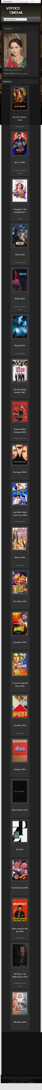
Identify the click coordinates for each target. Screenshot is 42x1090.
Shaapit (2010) (20, 345)
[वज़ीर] (20, 236)
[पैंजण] (20, 583)
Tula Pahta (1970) (19, 1022)
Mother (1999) (20, 557)
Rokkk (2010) (20, 298)
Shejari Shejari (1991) (20, 810)
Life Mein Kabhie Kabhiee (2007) (20, 391)
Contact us (21, 1082)
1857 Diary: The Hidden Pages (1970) (19, 975)
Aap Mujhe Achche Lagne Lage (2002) (20, 513)
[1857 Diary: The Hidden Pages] (20, 955)
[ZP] (20, 831)
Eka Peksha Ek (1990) (20, 887)
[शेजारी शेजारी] (20, 791)
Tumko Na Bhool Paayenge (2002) (20, 430)
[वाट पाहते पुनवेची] (20, 664)
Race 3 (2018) (20, 162)
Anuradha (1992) (20, 725)
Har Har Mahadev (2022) (20, 118)
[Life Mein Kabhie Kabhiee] (20, 371)
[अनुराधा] (20, 707)
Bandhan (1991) (20, 769)
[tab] (8, 29)
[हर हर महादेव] (20, 98)
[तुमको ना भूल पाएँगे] (20, 412)
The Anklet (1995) (20, 601)
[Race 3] (20, 144)
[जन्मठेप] (20, 624)
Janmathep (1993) (20, 642)
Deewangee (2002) (20, 472)
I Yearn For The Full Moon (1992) (19, 684)
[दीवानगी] (20, 455)
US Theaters (30, 1082)
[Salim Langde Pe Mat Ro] (20, 910)
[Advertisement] (21, 1053)
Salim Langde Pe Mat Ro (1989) (20, 930)
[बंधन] (20, 751)
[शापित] (20, 327)
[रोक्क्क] (20, 280)
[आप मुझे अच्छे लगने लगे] (20, 494)
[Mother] (20, 539)
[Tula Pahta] (20, 1003)
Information (8, 28)
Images (17, 28)
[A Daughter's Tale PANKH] (20, 191)
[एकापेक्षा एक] (20, 870)
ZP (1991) (20, 849)
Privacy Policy (12, 1082)
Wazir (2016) (20, 254)
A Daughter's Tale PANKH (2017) (20, 210)
